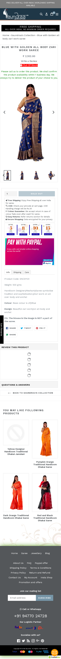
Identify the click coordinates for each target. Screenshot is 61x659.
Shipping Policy (18, 567)
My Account (30, 577)
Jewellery (36, 553)
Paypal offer (41, 563)
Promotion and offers (30, 582)
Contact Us (15, 577)
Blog (47, 553)
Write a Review (29, 61)
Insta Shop (46, 577)
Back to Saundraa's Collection (32, 393)
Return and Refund (39, 572)
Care (27, 272)
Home (6, 35)
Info (8, 272)
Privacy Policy (18, 572)
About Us (18, 563)
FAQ (29, 563)
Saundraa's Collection (23, 35)
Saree (24, 553)
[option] (7, 176)
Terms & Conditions (40, 567)
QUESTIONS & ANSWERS (16, 384)
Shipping (17, 272)
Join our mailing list (30, 591)
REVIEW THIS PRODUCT (15, 347)
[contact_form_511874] (54, 652)
